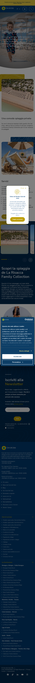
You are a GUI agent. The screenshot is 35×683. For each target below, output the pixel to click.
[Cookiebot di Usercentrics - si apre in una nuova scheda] (25, 320)
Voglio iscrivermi (18, 219)
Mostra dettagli (24, 351)
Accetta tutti (17, 356)
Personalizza (16, 362)
